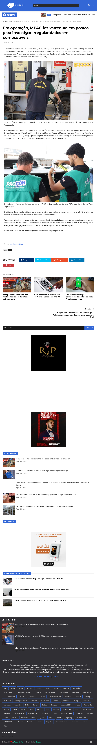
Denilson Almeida (55, 697)
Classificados (64, 692)
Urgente (49, 722)
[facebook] (91, 742)
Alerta (21, 688)
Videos (6, 726)
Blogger (38, 742)
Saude (51, 718)
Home (5, 21)
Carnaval (38, 692)
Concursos (87, 692)
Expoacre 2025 (66, 705)
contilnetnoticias (16, 244)
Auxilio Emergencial (51, 688)
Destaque (88, 697)
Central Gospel (50, 692)
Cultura (42, 697)
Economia (56, 701)
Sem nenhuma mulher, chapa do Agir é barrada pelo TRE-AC (47, 296)
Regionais (42, 718)
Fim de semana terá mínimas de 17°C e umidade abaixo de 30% (39, 600)
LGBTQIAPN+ (87, 709)
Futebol (6, 709)
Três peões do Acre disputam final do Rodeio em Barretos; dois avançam (68, 15)
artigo (39, 688)
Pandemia (79, 713)
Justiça (77, 709)
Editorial (66, 701)
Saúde (59, 718)
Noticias (45, 713)
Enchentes (18, 705)
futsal (15, 709)
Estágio (44, 705)
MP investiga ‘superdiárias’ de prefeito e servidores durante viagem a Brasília (44, 506)
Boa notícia (77, 688)
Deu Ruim (34, 701)
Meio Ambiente (33, 713)
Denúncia (68, 697)
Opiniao (54, 713)
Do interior (45, 701)
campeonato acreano (24, 692)
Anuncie (47, 676)
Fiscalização (88, 705)
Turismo (39, 722)
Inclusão (56, 709)
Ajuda (13, 688)
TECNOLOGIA (8, 722)
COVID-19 (32, 697)
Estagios (54, 705)
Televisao (20, 722)
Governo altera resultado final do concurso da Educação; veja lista (41, 590)
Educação (76, 701)
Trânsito (30, 722)
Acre (36, 15)
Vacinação (74, 722)
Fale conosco (58, 676)
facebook (89, 327)
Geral (31, 709)
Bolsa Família (8, 692)
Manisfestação (19, 713)
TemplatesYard (19, 742)
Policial (6, 718)
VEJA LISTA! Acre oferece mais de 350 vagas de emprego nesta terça (42, 471)
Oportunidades (66, 713)
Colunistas (75, 692)
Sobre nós (37, 676)
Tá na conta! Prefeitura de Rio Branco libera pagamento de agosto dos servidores (46, 495)
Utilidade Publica (61, 722)
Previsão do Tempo (28, 718)
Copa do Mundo (9, 697)
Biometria (65, 688)
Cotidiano (22, 697)
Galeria (23, 709)
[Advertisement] (48, 391)
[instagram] (94, 742)
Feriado (77, 705)
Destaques (7, 701)
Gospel (39, 709)
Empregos (7, 705)
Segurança (69, 718)
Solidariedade (81, 718)
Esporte (35, 705)
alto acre (30, 688)
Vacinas (84, 722)
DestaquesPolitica (21, 701)
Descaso (78, 697)
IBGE (47, 709)
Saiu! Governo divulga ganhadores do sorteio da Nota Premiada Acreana (79, 297)
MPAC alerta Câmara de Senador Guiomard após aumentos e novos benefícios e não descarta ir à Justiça (54, 648)
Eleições (86, 701)
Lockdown (7, 713)
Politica (14, 718)
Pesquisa (90, 713)
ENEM (27, 705)
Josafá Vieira (67, 709)
